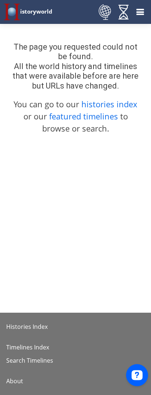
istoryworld (36, 11)
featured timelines (84, 116)
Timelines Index (27, 347)
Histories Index (27, 327)
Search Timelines (29, 360)
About (14, 381)
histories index (109, 103)
